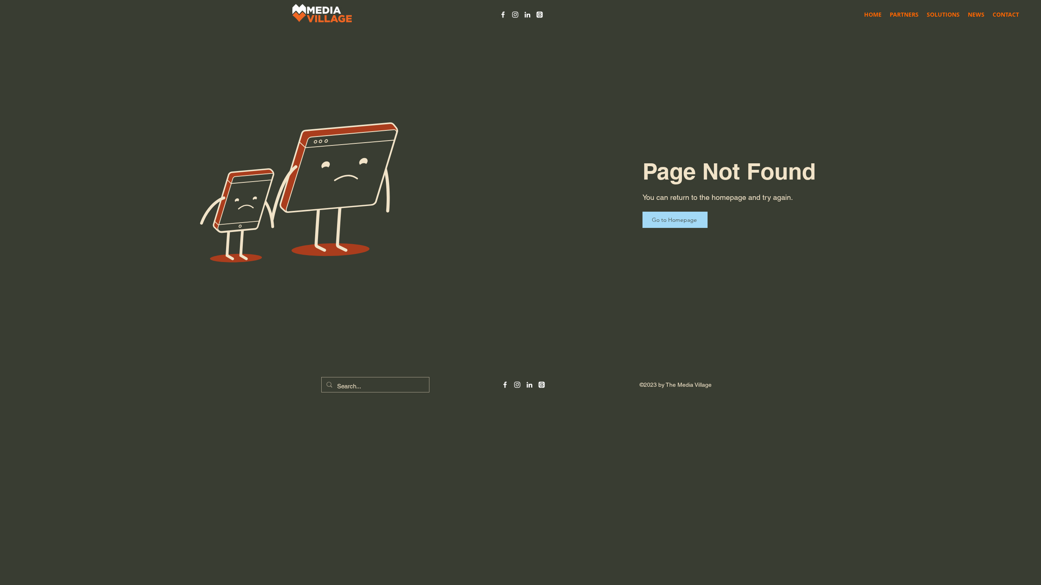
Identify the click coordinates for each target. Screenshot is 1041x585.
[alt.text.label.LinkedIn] (527, 15)
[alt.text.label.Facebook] (503, 15)
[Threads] (540, 15)
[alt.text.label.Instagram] (515, 15)
